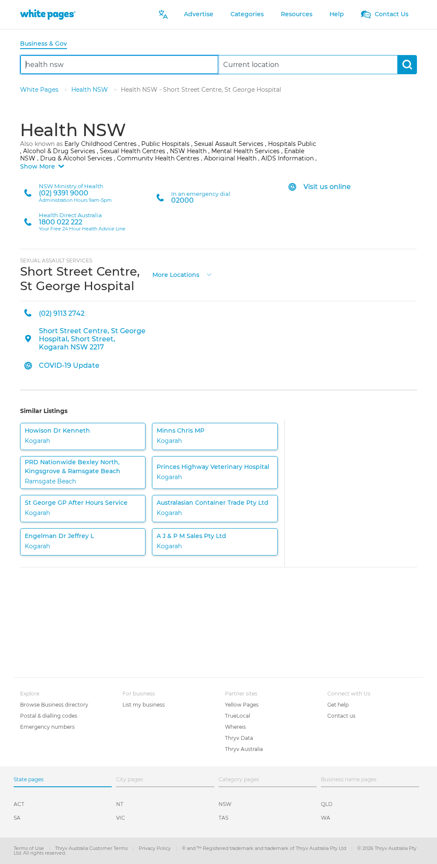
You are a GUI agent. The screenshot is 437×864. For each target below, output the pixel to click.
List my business (143, 704)
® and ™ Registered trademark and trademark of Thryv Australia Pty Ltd (264, 848)
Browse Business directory (54, 704)
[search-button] (407, 64)
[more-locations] (209, 274)
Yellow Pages (242, 704)
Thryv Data (239, 738)
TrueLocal (237, 716)
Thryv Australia (244, 749)
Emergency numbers (47, 727)
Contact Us (390, 14)
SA (17, 818)
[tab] (47, 44)
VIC (120, 818)
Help (336, 14)
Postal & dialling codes (48, 716)
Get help (338, 704)
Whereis (235, 727)
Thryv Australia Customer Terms (92, 848)
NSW (224, 804)
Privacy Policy (155, 848)
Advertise (198, 14)
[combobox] (119, 64)
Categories (247, 14)
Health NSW (90, 89)
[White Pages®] (48, 14)
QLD (326, 804)
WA (325, 818)
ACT (19, 804)
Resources (296, 14)
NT (119, 804)
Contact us (341, 716)
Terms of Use (29, 848)
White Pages (40, 89)
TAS (223, 818)
